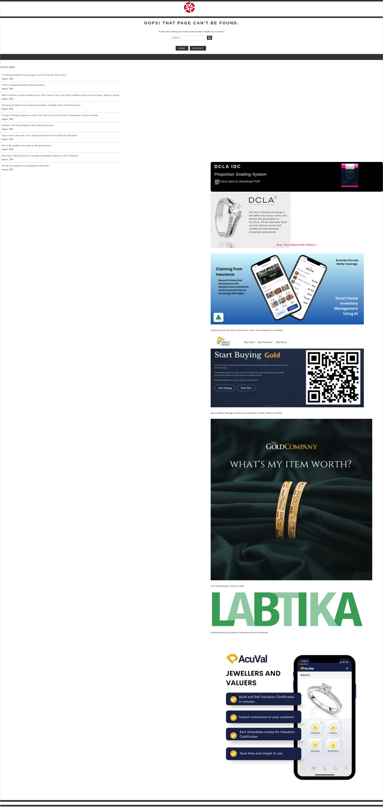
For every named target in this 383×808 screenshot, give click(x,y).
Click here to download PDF (240, 181)
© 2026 (3, 803)
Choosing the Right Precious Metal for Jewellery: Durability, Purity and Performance (41, 105)
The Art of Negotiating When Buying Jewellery (23, 85)
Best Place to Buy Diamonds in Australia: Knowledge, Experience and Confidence (40, 155)
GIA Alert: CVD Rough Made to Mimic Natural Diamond (27, 125)
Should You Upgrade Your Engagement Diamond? (25, 165)
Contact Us (378, 803)
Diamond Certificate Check (310, 803)
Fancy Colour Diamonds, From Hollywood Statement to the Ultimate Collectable (39, 135)
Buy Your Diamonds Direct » (297, 244)
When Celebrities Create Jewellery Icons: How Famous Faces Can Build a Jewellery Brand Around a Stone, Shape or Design (61, 95)
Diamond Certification (287, 803)
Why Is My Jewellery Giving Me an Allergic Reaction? (27, 145)
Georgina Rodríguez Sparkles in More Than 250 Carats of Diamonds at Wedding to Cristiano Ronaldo (50, 115)
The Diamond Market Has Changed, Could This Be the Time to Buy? (34, 75)
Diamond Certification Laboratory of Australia (24, 803)
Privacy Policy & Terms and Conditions (355, 803)
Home (182, 48)
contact (197, 48)
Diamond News (330, 803)
